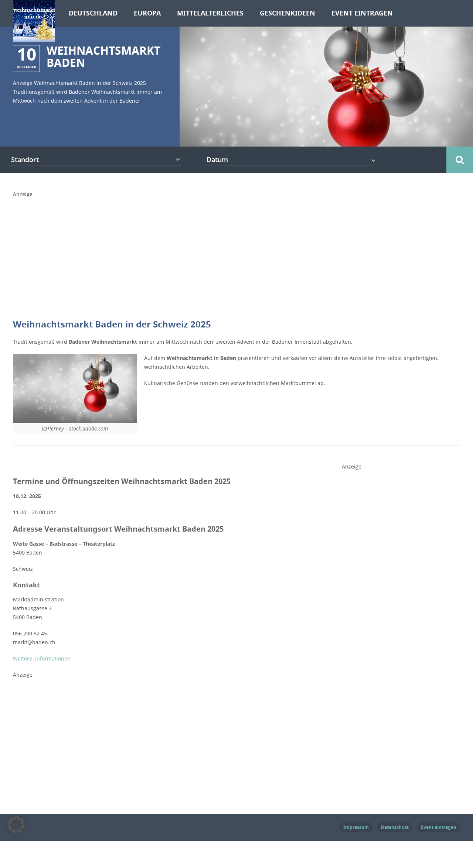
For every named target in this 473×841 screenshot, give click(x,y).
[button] (16, 825)
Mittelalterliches (210, 13)
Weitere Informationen (42, 658)
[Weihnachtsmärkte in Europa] (34, 38)
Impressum (356, 827)
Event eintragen (362, 13)
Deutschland (93, 13)
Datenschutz (395, 827)
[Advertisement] (236, 250)
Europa (147, 13)
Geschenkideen (287, 13)
